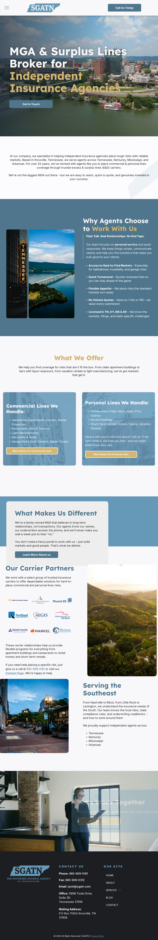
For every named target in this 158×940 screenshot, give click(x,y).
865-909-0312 (75, 880)
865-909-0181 (36, 669)
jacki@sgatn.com (79, 886)
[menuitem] (124, 875)
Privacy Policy (97, 936)
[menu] (7, 8)
